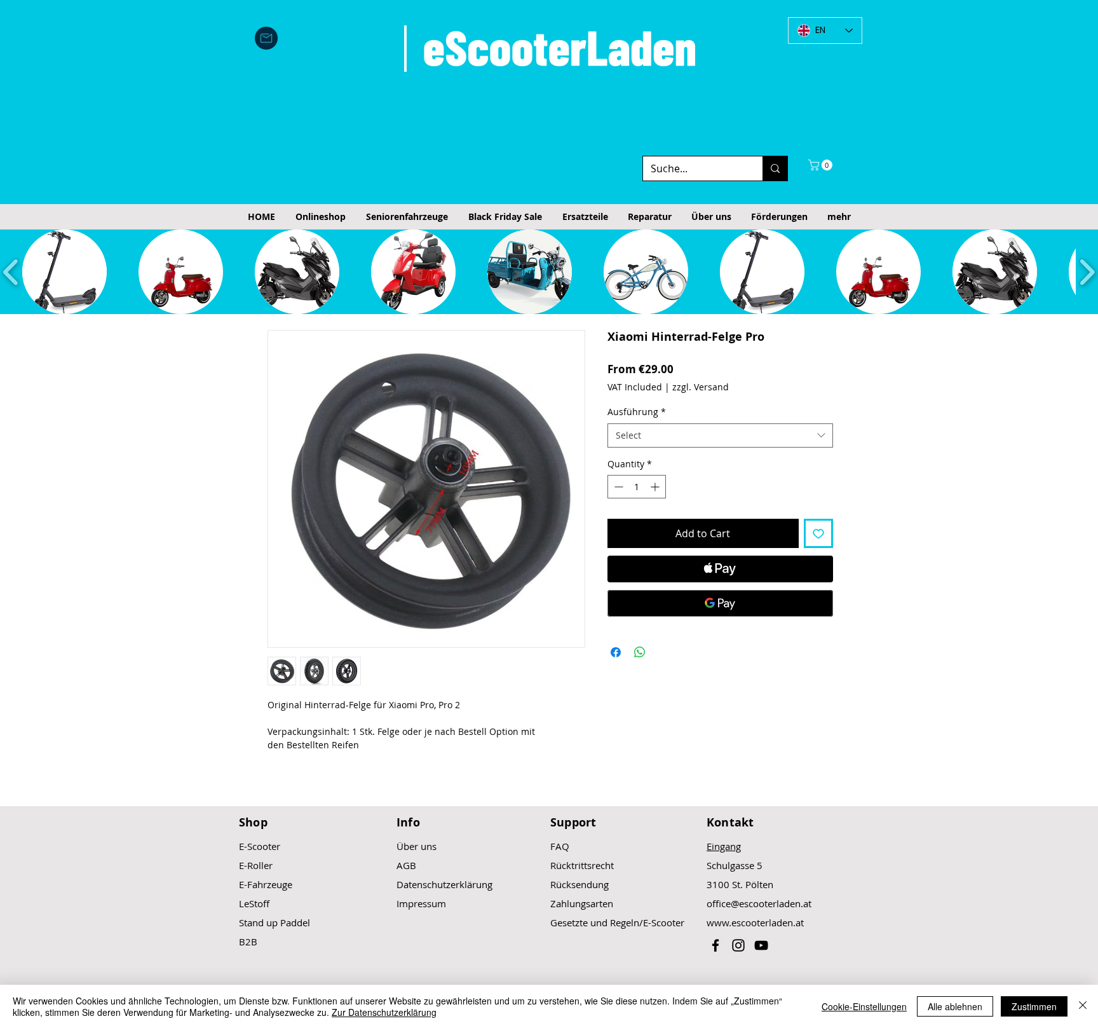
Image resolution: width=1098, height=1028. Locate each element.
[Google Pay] (720, 603)
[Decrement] (617, 487)
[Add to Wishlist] (818, 533)
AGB (406, 865)
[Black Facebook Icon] (715, 945)
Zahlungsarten (581, 903)
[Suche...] (774, 168)
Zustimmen (1034, 1006)
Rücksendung (579, 884)
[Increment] (656, 487)
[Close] (1082, 1006)
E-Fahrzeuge (265, 884)
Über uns (416, 846)
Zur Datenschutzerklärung (384, 1012)
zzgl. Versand (700, 387)
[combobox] (720, 435)
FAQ (559, 846)
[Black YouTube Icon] (761, 945)
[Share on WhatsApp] (639, 652)
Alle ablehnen (955, 1006)
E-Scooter (259, 846)
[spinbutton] (636, 487)
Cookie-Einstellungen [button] (864, 1006)
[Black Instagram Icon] (738, 945)
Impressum (421, 903)
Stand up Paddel (274, 922)
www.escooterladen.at (755, 922)
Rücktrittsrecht (582, 865)
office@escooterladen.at (759, 903)
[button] (821, 165)
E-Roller (256, 865)
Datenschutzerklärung (444, 884)
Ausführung (636, 412)
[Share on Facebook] (615, 652)
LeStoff (254, 903)
